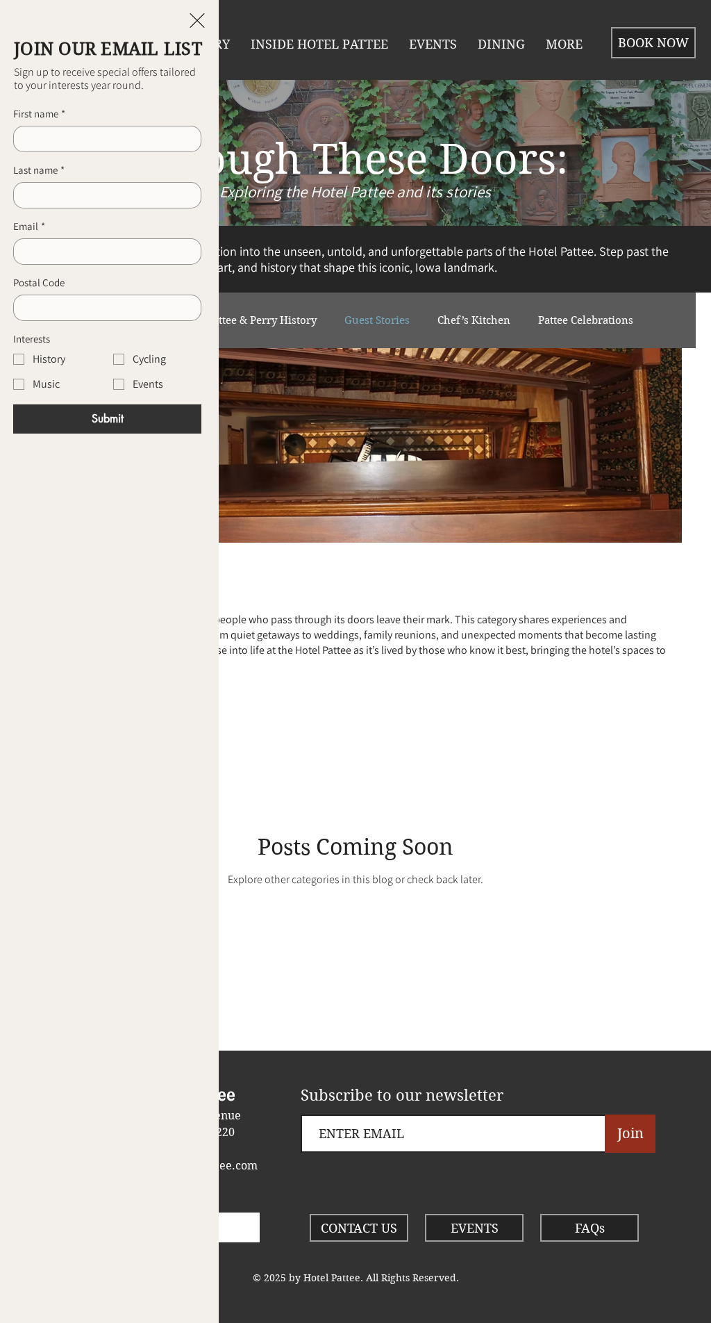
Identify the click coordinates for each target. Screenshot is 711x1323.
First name (39, 114)
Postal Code (39, 283)
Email (29, 226)
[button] (197, 20)
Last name (39, 170)
